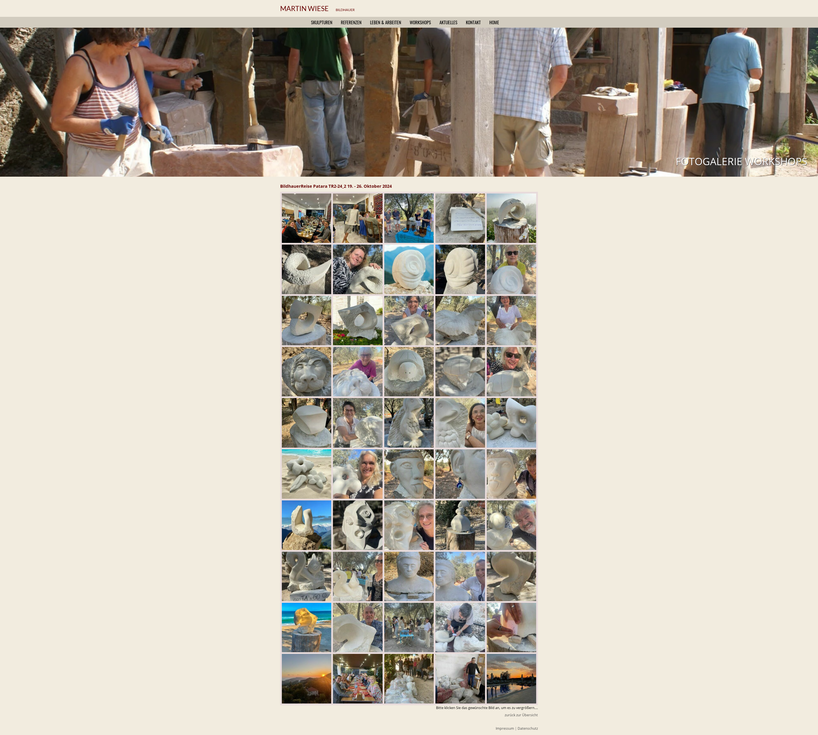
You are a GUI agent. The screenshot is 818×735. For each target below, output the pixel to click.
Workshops (420, 22)
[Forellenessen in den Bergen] (357, 701)
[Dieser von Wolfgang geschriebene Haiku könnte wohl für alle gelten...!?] (460, 241)
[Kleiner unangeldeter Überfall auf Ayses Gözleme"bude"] (306, 241)
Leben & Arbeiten (385, 22)
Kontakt (473, 22)
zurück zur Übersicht (521, 715)
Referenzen (351, 22)
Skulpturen (321, 22)
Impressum (505, 728)
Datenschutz (528, 728)
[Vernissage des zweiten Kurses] (409, 241)
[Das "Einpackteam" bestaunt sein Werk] (409, 701)
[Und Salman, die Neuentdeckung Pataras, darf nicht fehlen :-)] (357, 241)
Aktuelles (448, 22)
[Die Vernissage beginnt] (409, 650)
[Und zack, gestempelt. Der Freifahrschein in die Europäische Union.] (511, 650)
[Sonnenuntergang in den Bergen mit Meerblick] (306, 701)
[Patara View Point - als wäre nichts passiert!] (511, 701)
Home (494, 22)
